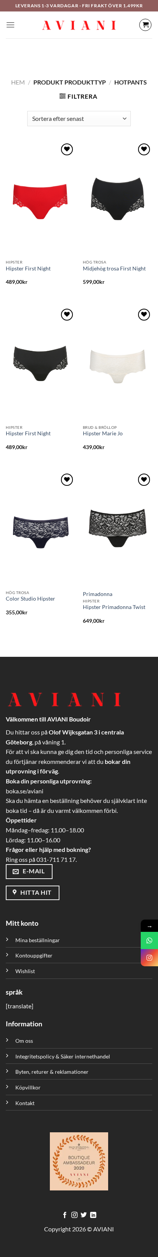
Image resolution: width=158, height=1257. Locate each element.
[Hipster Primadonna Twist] (117, 529)
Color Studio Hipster (30, 599)
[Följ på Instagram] (74, 1215)
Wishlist (25, 971)
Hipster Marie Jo (103, 433)
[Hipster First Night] (40, 199)
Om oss (24, 1040)
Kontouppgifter (34, 955)
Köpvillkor (28, 1087)
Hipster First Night (28, 268)
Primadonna (97, 594)
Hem (18, 82)
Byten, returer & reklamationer (52, 1071)
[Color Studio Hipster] (40, 529)
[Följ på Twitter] (84, 1215)
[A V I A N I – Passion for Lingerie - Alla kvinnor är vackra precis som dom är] (79, 25)
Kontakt (25, 1103)
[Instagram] (149, 957)
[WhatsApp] (149, 940)
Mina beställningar (38, 940)
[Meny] (10, 24)
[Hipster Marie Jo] (117, 364)
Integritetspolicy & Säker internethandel (62, 1056)
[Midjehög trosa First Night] (117, 199)
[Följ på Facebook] (65, 1215)
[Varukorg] (145, 25)
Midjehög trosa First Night (114, 268)
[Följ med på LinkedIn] (93, 1215)
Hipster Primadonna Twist (114, 607)
